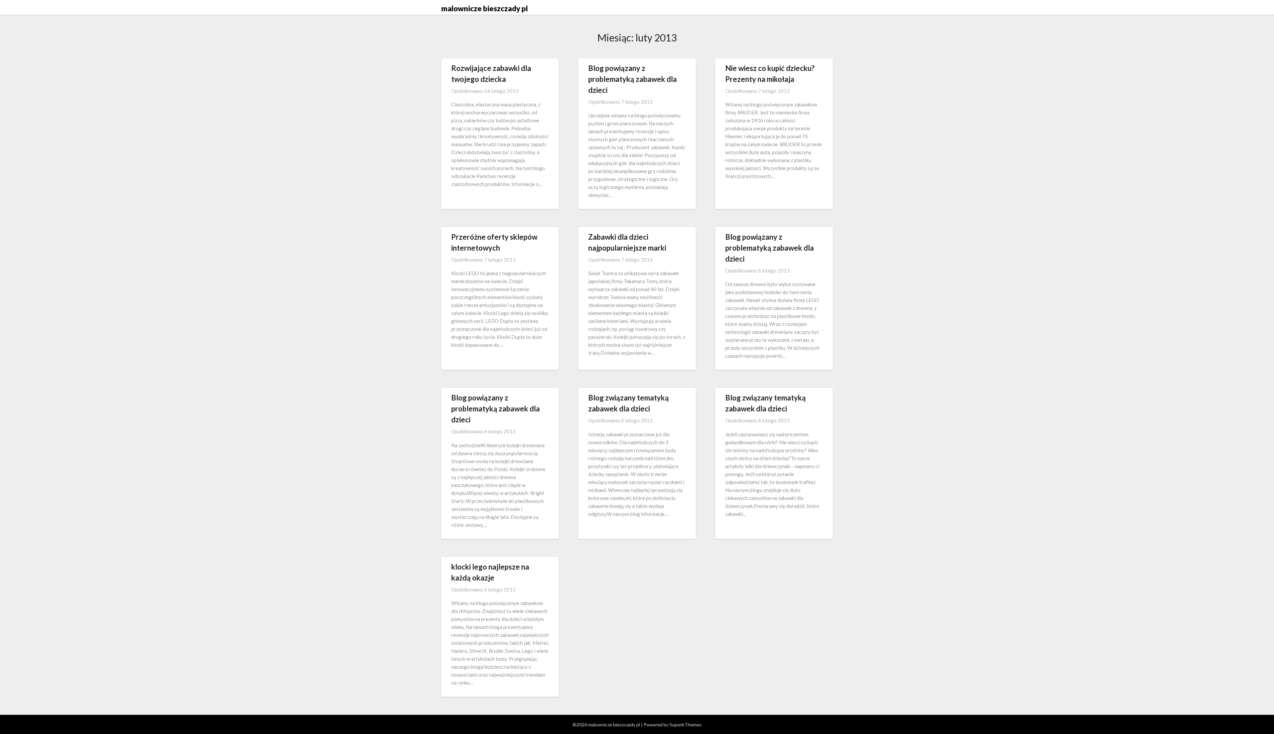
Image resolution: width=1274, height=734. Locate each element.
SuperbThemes (686, 724)
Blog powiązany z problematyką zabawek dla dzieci (632, 79)
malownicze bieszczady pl (484, 8)
